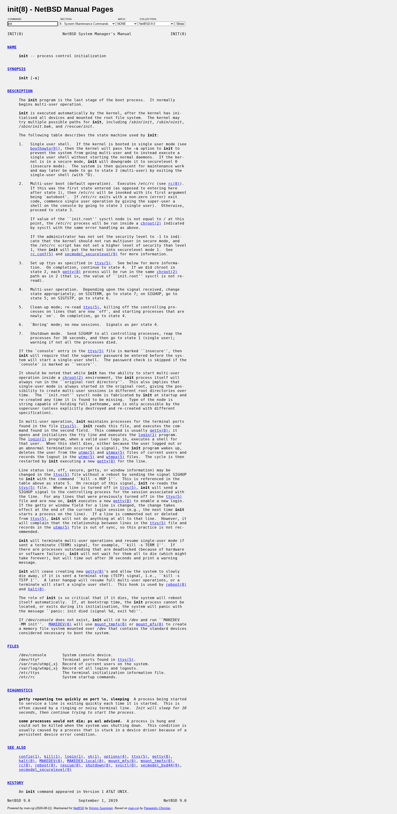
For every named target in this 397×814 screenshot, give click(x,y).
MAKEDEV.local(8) (85, 761)
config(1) (29, 756)
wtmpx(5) (115, 457)
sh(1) (93, 756)
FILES (13, 646)
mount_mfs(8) (150, 624)
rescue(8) (70, 765)
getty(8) (71, 272)
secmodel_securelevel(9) (91, 254)
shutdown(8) (98, 765)
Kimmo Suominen (101, 808)
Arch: (124, 19)
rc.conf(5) (41, 254)
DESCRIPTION (20, 91)
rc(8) (174, 183)
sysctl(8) (125, 765)
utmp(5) (87, 452)
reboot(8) (176, 584)
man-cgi (133, 808)
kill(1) (52, 756)
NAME (12, 47)
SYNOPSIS (16, 69)
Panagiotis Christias (157, 808)
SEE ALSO (16, 747)
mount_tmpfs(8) (111, 624)
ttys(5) (103, 263)
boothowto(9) (44, 148)
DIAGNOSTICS (20, 690)
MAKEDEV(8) (60, 624)
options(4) (115, 756)
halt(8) (36, 589)
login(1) (147, 435)
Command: (16, 19)
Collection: (148, 19)
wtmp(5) (87, 457)
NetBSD (78, 808)
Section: (67, 19)
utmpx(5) (115, 452)
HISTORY (15, 783)
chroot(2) (151, 223)
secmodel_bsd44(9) (160, 765)
